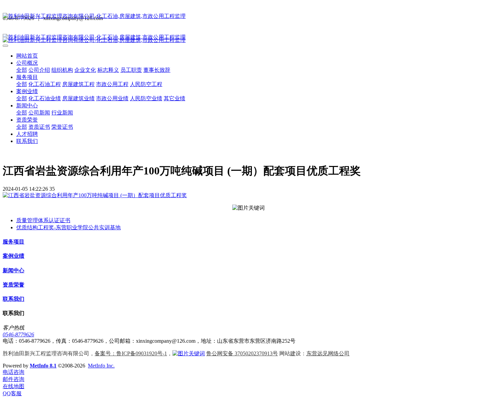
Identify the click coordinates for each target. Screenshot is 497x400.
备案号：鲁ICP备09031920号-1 (131, 353)
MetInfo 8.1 (43, 366)
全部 (21, 70)
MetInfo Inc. (101, 366)
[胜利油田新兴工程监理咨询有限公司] (248, 16)
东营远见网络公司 (328, 353)
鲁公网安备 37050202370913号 (242, 353)
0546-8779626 (18, 334)
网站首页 (27, 56)
